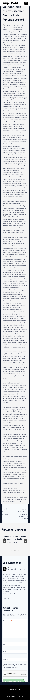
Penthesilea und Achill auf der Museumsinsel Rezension (23, 513)
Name (5, 644)
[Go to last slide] (4, 541)
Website (5, 660)
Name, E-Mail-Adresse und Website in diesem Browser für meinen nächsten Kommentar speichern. (15, 666)
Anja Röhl (8, 542)
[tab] (11, 550)
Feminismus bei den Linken (7, 511)
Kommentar (7, 621)
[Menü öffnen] (26, 3)
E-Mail (5, 652)
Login (21, 696)
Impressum (11, 696)
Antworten (6, 598)
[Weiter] (25, 541)
